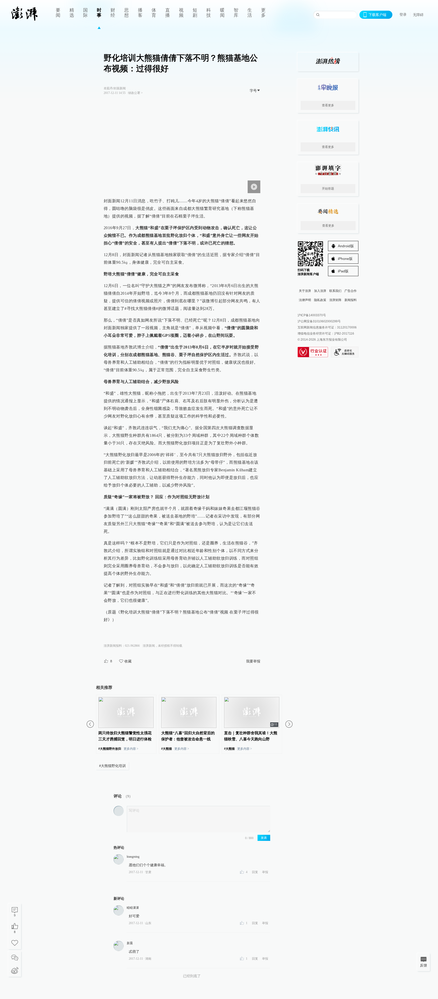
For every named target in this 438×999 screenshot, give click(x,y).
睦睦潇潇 (133, 907)
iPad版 (343, 271)
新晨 (130, 943)
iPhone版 (345, 259)
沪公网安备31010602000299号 (319, 321)
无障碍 (418, 15)
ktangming (133, 856)
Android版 (346, 246)
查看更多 (328, 105)
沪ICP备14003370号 (312, 315)
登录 (403, 14)
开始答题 (328, 188)
